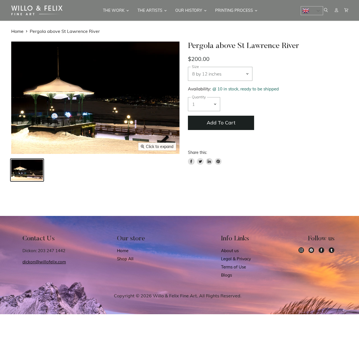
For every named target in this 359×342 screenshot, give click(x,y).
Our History (189, 10)
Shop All (125, 258)
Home (17, 31)
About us (230, 250)
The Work (114, 10)
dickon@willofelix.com (44, 262)
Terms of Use (233, 267)
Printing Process (234, 10)
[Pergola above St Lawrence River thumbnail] (27, 170)
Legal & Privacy (236, 258)
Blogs (226, 275)
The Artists (150, 10)
